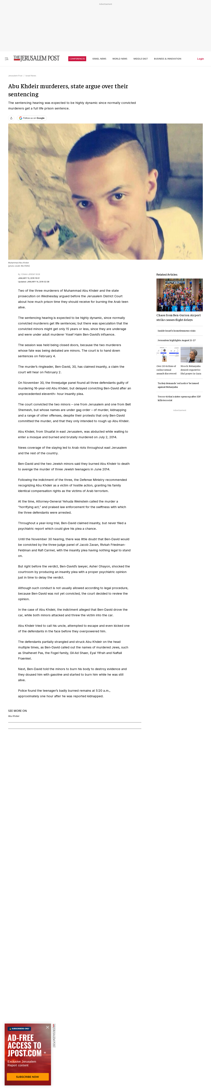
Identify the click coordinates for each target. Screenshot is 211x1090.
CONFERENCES (77, 58)
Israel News (30, 76)
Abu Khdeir (13, 716)
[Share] (11, 118)
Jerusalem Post (15, 76)
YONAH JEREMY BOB (30, 274)
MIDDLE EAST (140, 58)
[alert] (28, 1054)
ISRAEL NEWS (99, 58)
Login (200, 58)
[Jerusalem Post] (34, 58)
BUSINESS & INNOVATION (167, 58)
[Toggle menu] (6, 58)
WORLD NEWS (119, 58)
